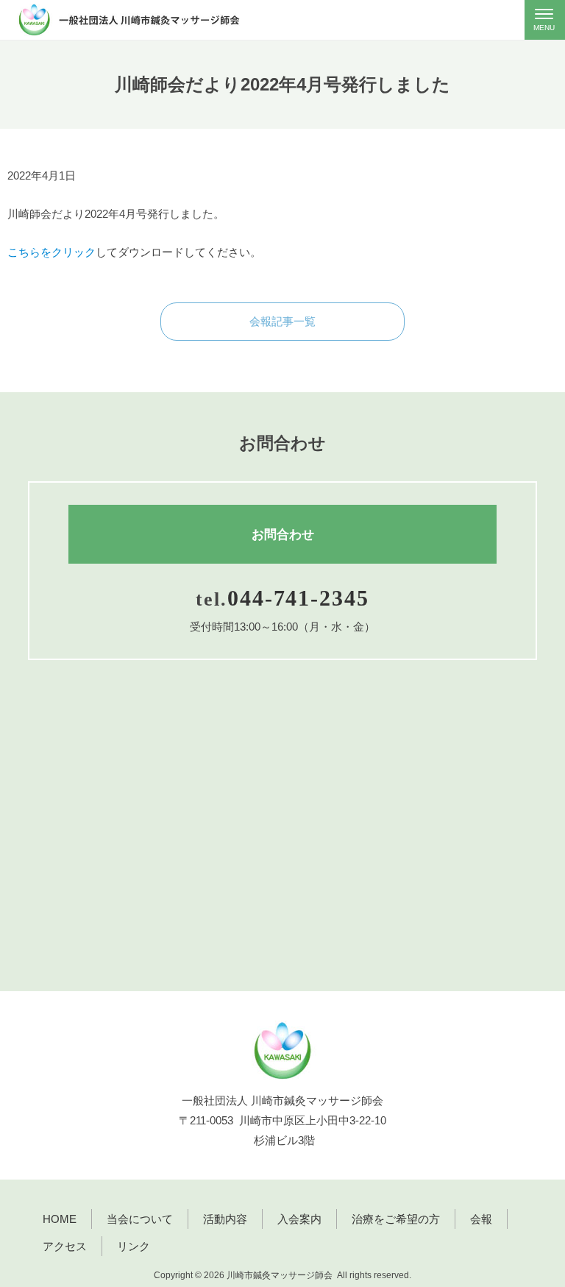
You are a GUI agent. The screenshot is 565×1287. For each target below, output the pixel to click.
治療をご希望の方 (396, 1219)
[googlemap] (282, 844)
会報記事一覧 (282, 321)
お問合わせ (283, 534)
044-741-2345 (298, 598)
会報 (481, 1219)
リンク (133, 1246)
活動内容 (225, 1219)
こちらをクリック (51, 252)
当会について (140, 1219)
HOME (60, 1219)
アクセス (65, 1246)
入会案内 (299, 1219)
